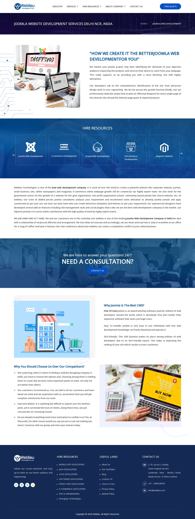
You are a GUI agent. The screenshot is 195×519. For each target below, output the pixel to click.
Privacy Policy (108, 489)
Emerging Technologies (70, 498)
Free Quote (170, 6)
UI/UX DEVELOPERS (68, 474)
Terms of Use (108, 484)
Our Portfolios (108, 469)
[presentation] (14, 155)
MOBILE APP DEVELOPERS (71, 464)
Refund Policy (108, 493)
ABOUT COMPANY (114, 6)
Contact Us (136, 6)
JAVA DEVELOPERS (68, 469)
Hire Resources (91, 6)
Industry (58, 6)
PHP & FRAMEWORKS (69, 493)
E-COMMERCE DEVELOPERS (72, 489)
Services (71, 6)
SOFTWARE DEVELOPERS (71, 479)
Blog (104, 474)
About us (106, 464)
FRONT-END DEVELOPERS (71, 484)
